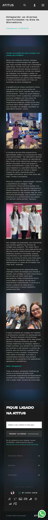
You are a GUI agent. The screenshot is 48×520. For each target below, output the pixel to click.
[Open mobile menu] (43, 5)
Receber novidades (17, 434)
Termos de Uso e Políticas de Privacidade (22, 444)
